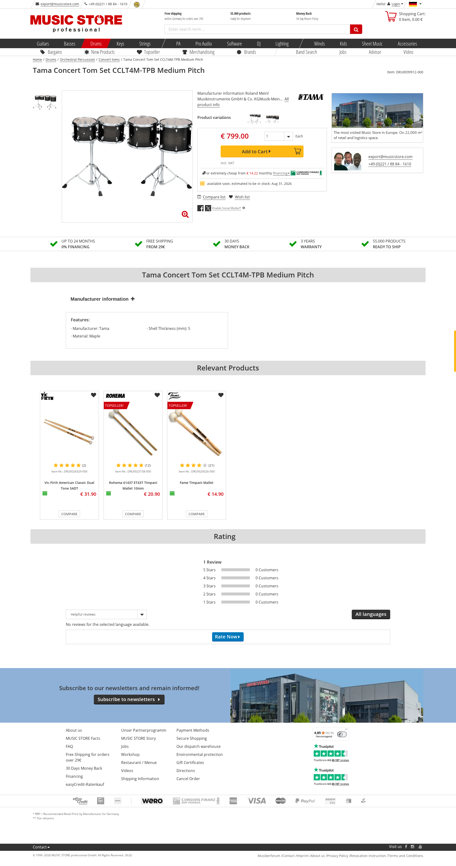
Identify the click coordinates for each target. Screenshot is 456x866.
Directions (185, 770)
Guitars (43, 43)
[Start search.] (356, 29)
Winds (319, 43)
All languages (371, 614)
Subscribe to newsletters (126, 699)
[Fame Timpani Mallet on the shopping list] (220, 395)
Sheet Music (372, 43)
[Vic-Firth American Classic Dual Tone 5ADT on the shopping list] (93, 395)
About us (74, 730)
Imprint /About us (311, 855)
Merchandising (202, 51)
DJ (258, 43)
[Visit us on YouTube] (420, 846)
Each (299, 136)
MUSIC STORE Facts (83, 738)
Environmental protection (199, 754)
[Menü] (346, 730)
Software (234, 43)
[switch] (342, 734)
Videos (127, 770)
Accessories (407, 43)
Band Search (306, 51)
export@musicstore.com (60, 4)
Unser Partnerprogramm (143, 730)
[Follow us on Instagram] (412, 846)
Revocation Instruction (368, 855)
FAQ (69, 746)
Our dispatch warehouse (198, 746)
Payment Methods (192, 730)
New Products (102, 51)
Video (408, 51)
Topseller (152, 51)
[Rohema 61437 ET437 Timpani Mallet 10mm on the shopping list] (157, 395)
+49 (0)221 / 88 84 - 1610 (389, 164)
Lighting (282, 43)
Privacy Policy (337, 855)
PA (178, 43)
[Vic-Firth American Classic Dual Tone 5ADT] (69, 431)
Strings (145, 43)
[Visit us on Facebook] (406, 846)
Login (396, 4)
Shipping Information (140, 778)
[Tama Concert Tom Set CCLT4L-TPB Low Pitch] (272, 119)
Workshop (130, 754)
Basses (69, 43)
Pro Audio (203, 43)
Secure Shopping (191, 738)
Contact (40, 847)
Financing (74, 776)
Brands (250, 51)
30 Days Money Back (84, 768)
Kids (343, 43)
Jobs (343, 51)
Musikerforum (269, 855)
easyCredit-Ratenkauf (85, 784)
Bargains (55, 51)
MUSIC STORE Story (138, 738)
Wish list (242, 197)
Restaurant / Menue (139, 762)
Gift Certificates (190, 762)
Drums (95, 43)
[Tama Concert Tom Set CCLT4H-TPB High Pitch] (254, 119)
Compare (69, 514)
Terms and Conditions (405, 855)
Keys (120, 43)
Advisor (375, 51)
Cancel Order (188, 778)
